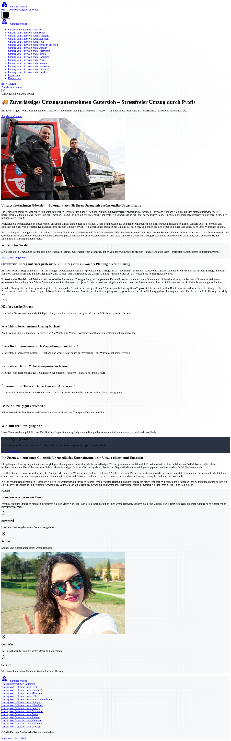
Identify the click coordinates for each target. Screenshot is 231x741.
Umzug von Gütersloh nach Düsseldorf (29, 50)
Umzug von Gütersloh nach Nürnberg (28, 69)
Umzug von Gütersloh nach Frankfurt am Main (33, 44)
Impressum (14, 75)
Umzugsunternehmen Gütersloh (25, 29)
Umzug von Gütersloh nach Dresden (27, 72)
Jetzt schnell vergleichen (14, 257)
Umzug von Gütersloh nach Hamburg (28, 35)
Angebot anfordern (29, 9)
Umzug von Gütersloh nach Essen (26, 60)
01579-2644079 (9, 9)
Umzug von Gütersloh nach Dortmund (28, 56)
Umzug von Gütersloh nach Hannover (28, 66)
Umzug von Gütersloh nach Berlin (26, 32)
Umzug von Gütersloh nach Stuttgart (27, 47)
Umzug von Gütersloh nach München (28, 38)
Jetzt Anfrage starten (12, 451)
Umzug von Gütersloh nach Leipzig (27, 53)
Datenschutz (14, 78)
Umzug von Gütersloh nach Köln (26, 41)
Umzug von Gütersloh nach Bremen (27, 63)
